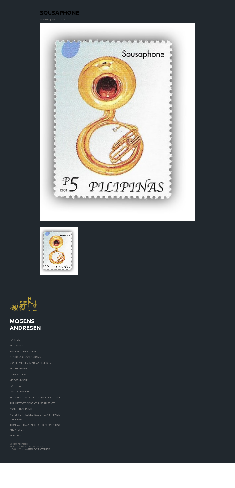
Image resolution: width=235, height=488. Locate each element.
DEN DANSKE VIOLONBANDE (26, 357)
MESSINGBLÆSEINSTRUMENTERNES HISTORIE (36, 397)
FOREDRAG (16, 385)
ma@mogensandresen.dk (37, 449)
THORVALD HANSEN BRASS (25, 351)
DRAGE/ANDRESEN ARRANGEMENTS (30, 362)
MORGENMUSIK (19, 368)
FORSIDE (15, 339)
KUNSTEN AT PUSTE (21, 408)
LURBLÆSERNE (18, 374)
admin (46, 19)
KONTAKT (15, 435)
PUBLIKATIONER (19, 391)
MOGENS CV (16, 345)
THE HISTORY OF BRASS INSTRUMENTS (32, 403)
